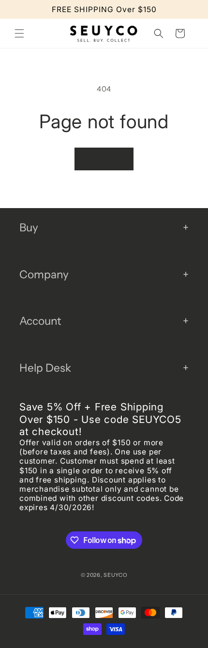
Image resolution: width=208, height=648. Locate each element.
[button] (19, 33)
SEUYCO (115, 575)
